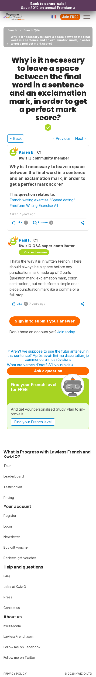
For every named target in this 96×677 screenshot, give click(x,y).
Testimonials (12, 487)
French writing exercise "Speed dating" (42, 200)
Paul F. (25, 240)
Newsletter (11, 537)
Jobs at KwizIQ (14, 587)
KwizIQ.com (12, 626)
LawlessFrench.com (18, 636)
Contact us (11, 608)
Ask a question (48, 371)
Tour (7, 466)
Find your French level (32, 422)
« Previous (62, 138)
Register (9, 516)
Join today (66, 331)
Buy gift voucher (16, 547)
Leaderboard (13, 476)
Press (7, 597)
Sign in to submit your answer (45, 321)
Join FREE (70, 17)
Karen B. (27, 152)
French (12, 30)
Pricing (8, 498)
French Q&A (32, 30)
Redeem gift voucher (19, 558)
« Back (16, 138)
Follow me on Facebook (22, 647)
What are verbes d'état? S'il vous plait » (40, 365)
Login (7, 526)
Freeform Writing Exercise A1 (34, 205)
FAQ (6, 576)
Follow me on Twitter (19, 657)
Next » (80, 138)
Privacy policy (15, 673)
